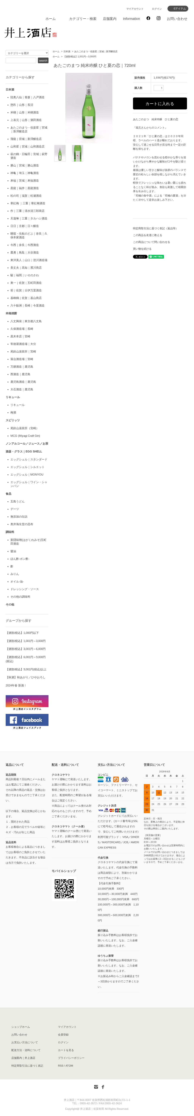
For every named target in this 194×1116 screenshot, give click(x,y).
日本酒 (66, 51)
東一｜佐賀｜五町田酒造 (26, 282)
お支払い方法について (24, 1042)
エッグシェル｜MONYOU (26, 474)
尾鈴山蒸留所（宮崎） (24, 428)
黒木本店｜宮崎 (20, 336)
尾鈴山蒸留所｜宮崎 (23, 351)
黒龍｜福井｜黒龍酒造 (24, 188)
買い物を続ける (142, 248)
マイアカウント (135, 8)
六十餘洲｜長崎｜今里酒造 (27, 305)
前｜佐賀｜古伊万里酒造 (26, 290)
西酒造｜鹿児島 (20, 374)
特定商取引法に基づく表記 (27, 1065)
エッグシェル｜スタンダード (28, 459)
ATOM (69, 1065)
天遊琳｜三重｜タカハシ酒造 (28, 218)
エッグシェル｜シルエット (27, 467)
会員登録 (63, 1034)
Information (131, 19)
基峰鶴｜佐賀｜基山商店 (26, 297)
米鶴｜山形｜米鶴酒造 (24, 112)
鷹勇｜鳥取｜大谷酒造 (24, 252)
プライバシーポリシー (71, 1057)
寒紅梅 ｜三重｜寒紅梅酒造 (27, 203)
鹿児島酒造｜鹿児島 (23, 381)
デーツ (14, 509)
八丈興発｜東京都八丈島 (26, 321)
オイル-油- (17, 581)
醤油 (13, 551)
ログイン (157, 8)
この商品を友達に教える (147, 235)
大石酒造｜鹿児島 (21, 389)
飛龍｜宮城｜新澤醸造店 (26, 138)
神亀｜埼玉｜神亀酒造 (24, 173)
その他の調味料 (20, 596)
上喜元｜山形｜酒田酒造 (26, 120)
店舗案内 (110, 19)
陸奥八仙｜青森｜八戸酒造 (27, 97)
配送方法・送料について (26, 1050)
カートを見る (66, 1050)
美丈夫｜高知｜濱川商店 (26, 267)
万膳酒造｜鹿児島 (21, 366)
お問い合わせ (177, 19)
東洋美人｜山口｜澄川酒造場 (28, 260)
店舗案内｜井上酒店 (23, 1057)
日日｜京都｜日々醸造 (24, 226)
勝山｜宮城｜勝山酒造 (24, 165)
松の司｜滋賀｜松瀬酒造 (26, 195)
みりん (14, 574)
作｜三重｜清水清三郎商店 (27, 210)
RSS (60, 1065)
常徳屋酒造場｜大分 (23, 343)
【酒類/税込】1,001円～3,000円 (79, 56)
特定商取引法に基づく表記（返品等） (155, 228)
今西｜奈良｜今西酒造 (24, 244)
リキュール (17, 404)
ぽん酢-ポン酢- (19, 558)
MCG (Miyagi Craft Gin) (25, 435)
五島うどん (17, 501)
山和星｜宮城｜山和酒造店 (27, 146)
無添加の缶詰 (18, 516)
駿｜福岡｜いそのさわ (24, 275)
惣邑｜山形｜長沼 (21, 104)
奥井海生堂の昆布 (21, 524)
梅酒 (13, 412)
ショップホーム (20, 1026)
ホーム (50, 19)
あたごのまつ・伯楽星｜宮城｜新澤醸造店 (95, 51)
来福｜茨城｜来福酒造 (24, 180)
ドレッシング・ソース (24, 589)
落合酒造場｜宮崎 (21, 359)
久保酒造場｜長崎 (21, 328)
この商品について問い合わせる (151, 241)
